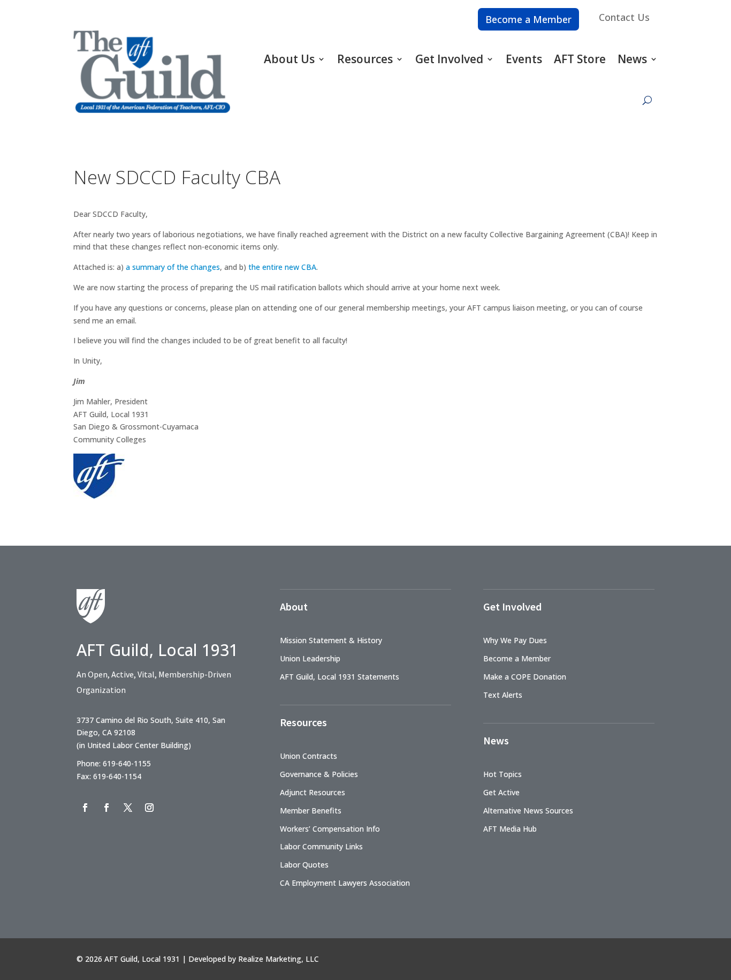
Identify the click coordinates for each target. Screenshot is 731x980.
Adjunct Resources (312, 792)
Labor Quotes (304, 865)
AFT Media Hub (510, 829)
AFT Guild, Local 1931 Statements (339, 677)
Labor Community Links (321, 846)
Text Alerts (502, 695)
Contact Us (624, 17)
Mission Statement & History (331, 640)
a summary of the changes (172, 267)
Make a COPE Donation (524, 677)
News (632, 58)
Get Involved (449, 58)
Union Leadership (310, 658)
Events (524, 58)
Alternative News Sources (528, 810)
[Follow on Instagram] (149, 807)
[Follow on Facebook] (85, 807)
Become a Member (528, 19)
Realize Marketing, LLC (278, 959)
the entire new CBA (282, 267)
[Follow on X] (127, 807)
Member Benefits (310, 810)
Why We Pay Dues (515, 640)
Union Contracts (308, 756)
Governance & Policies (319, 774)
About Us (289, 58)
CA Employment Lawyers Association (345, 883)
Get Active (501, 792)
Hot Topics (502, 774)
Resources (365, 58)
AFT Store (580, 58)
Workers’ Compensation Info (330, 829)
